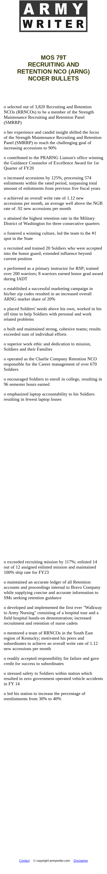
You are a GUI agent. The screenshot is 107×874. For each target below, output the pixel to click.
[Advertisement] (53, 491)
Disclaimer (81, 861)
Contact (24, 861)
